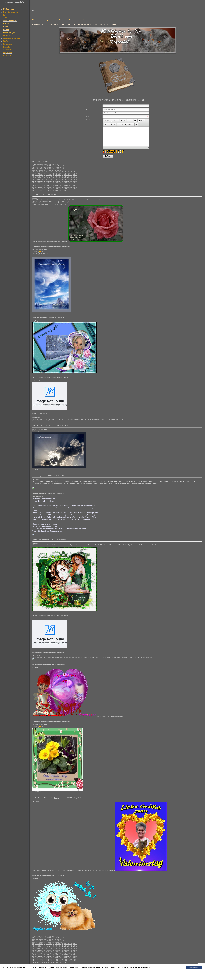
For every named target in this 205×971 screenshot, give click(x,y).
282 (38, 185)
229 (53, 181)
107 (49, 172)
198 (74, 178)
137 (71, 173)
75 (57, 168)
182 (38, 178)
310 (56, 187)
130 (56, 173)
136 (69, 173)
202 (38, 179)
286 (47, 185)
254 (65, 182)
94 (55, 170)
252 (60, 182)
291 (58, 185)
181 (36, 178)
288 (51, 185)
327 (49, 189)
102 (38, 172)
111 (58, 172)
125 (44, 173)
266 (47, 184)
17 (54, 164)
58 (61, 167)
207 (49, 179)
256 (69, 182)
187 (49, 178)
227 (49, 181)
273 (62, 184)
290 (56, 185)
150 (56, 175)
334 (65, 189)
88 (45, 170)
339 (76, 189)
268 (51, 184)
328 (51, 189)
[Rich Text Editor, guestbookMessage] (126, 136)
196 (69, 178)
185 (44, 178)
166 (47, 176)
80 (33, 170)
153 (62, 175)
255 (67, 182)
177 (71, 176)
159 (76, 175)
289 (53, 185)
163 (40, 176)
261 (36, 184)
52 (52, 167)
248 (51, 182)
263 (40, 184)
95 (57, 170)
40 (33, 167)
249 (53, 182)
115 (67, 172)
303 (40, 187)
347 (49, 190)
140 (33, 175)
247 (49, 182)
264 (42, 184)
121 (36, 173)
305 (44, 187)
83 (37, 170)
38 (61, 165)
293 (62, 185)
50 (49, 167)
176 (69, 176)
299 (76, 185)
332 (60, 189)
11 (44, 164)
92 (52, 170)
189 (53, 178)
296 (69, 185)
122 (38, 173)
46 (42, 167)
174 (65, 176)
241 (36, 182)
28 (45, 165)
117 (71, 172)
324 (42, 189)
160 (33, 176)
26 (42, 165)
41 (34, 167)
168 (51, 176)
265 (44, 184)
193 (62, 178)
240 (33, 182)
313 (62, 187)
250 (56, 182)
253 (62, 182)
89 (47, 170)
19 (57, 164)
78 (61, 168)
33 (53, 165)
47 (44, 167)
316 (69, 187)
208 (51, 179)
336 (69, 189)
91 (50, 170)
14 (49, 164)
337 (71, 189)
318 (74, 187)
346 (47, 190)
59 (63, 167)
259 (76, 182)
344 (42, 190)
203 (40, 179)
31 (50, 165)
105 (44, 172)
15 (50, 164)
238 (74, 181)
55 (57, 167)
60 (33, 168)
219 (76, 179)
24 (39, 165)
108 (51, 172)
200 (33, 179)
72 (52, 168)
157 (71, 175)
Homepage (39, 194)
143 (40, 175)
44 (39, 167)
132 (60, 173)
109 (53, 172)
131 (58, 173)
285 (44, 185)
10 (42, 164)
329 (53, 189)
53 (53, 167)
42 (36, 167)
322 (38, 189)
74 (55, 168)
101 (36, 172)
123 (40, 173)
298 (74, 185)
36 (58, 165)
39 (63, 165)
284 (42, 185)
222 (38, 181)
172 (60, 176)
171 (58, 176)
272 (60, 184)
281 (36, 185)
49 (47, 167)
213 (62, 179)
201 (36, 179)
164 (42, 176)
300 (33, 187)
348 (51, 190)
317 (71, 187)
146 (47, 175)
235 (67, 181)
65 (41, 168)
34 (55, 165)
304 (42, 187)
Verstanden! (193, 967)
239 (76, 181)
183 (40, 178)
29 (47, 165)
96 (58, 170)
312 (60, 187)
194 (65, 178)
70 (49, 168)
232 (60, 181)
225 (44, 181)
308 (51, 187)
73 (53, 168)
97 (60, 170)
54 (55, 167)
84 (39, 170)
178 (74, 176)
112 (60, 172)
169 (53, 176)
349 (53, 190)
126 (47, 173)
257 (71, 182)
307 (49, 187)
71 (50, 168)
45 (41, 167)
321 (36, 189)
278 (74, 184)
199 (76, 178)
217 (71, 179)
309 (53, 187)
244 (42, 182)
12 (46, 164)
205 (44, 179)
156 (69, 175)
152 (60, 175)
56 (58, 167)
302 (38, 187)
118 (74, 172)
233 (62, 181)
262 (38, 184)
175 (67, 176)
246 (47, 182)
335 (67, 189)
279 (76, 184)
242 (38, 182)
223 (40, 181)
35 (57, 165)
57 (60, 167)
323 (40, 189)
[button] (105, 120)
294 (65, 185)
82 (36, 170)
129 (53, 173)
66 (42, 168)
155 (67, 175)
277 (71, 184)
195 (67, 178)
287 (49, 185)
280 (33, 185)
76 (58, 168)
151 (58, 175)
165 (44, 176)
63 (37, 168)
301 (36, 187)
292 (60, 185)
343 (40, 190)
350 (56, 190)
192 (60, 178)
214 (65, 179)
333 (62, 189)
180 (33, 178)
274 (65, 184)
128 (51, 173)
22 (36, 165)
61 (34, 168)
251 (58, 182)
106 (47, 172)
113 (62, 172)
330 (56, 189)
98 (61, 170)
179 (76, 176)
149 (53, 175)
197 (71, 178)
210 (56, 179)
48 (45, 167)
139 (76, 173)
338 (74, 189)
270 (56, 184)
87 (44, 170)
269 (53, 184)
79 (63, 168)
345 (44, 190)
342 (38, 190)
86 (42, 170)
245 (44, 182)
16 (52, 164)
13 (47, 164)
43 (37, 167)
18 (55, 164)
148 (51, 175)
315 (67, 187)
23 (37, 165)
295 (67, 185)
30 (49, 165)
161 (36, 176)
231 (58, 181)
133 (62, 173)
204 (42, 179)
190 (56, 178)
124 (42, 173)
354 (65, 190)
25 (41, 165)
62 (36, 168)
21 (34, 165)
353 (62, 190)
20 (33, 165)
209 (53, 179)
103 (40, 172)
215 (67, 179)
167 (49, 176)
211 (58, 179)
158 (74, 175)
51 (50, 167)
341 (36, 190)
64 (39, 168)
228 (51, 181)
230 (56, 181)
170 (56, 176)
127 (49, 173)
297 (71, 185)
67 (44, 168)
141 (36, 175)
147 (49, 175)
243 (40, 182)
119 (76, 172)
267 (49, 184)
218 (74, 179)
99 (63, 170)
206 (47, 179)
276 (69, 184)
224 (42, 181)
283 (40, 185)
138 (74, 173)
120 (33, 173)
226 (47, 181)
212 (60, 179)
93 (53, 170)
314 (65, 187)
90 (49, 170)
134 (65, 173)
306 (47, 187)
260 (33, 184)
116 (69, 172)
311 (58, 187)
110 (56, 172)
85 (41, 170)
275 (67, 184)
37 (60, 165)
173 (62, 176)
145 (44, 175)
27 (44, 165)
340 (33, 190)
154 (65, 175)
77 (60, 168)
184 (42, 178)
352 (60, 190)
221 (36, 181)
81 (34, 170)
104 (42, 172)
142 (38, 175)
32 (52, 165)
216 (69, 179)
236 (69, 181)
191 (58, 178)
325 (44, 189)
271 (58, 184)
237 (71, 181)
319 (76, 187)
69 (47, 168)
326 (47, 189)
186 (47, 178)
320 (33, 189)
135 (67, 173)
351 (58, 190)
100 (33, 172)
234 (65, 181)
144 (42, 175)
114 (65, 172)
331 (58, 189)
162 (38, 176)
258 (74, 182)
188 (51, 178)
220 (33, 181)
